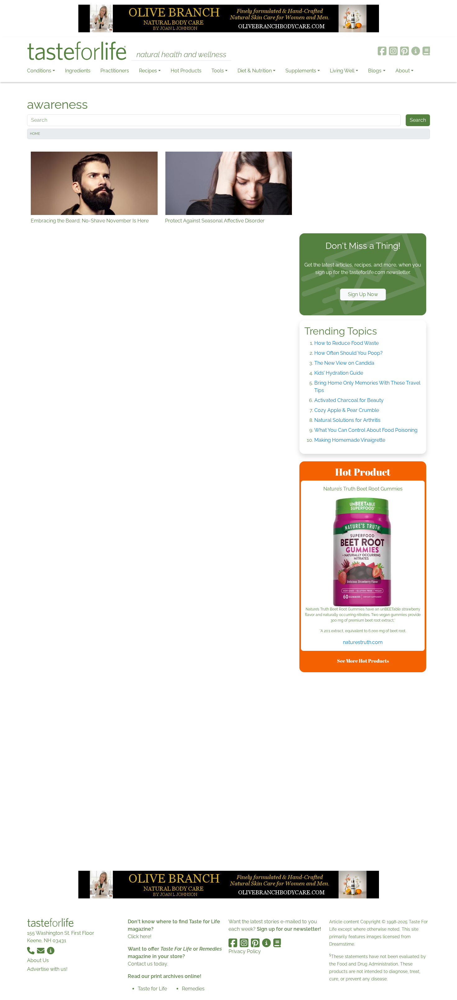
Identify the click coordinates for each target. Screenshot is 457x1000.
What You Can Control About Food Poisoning (366, 430)
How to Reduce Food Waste (346, 343)
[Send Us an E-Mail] (41, 950)
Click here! (139, 936)
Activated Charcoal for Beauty (349, 400)
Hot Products (186, 71)
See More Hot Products (363, 660)
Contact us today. (148, 964)
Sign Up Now (363, 294)
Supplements (300, 71)
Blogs (374, 71)
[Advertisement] (362, 187)
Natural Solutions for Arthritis (347, 420)
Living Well (342, 71)
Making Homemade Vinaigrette (349, 440)
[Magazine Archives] (426, 51)
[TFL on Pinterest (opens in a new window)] (404, 51)
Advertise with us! (47, 969)
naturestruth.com (363, 642)
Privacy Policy (244, 951)
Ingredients (77, 71)
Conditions (39, 71)
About (402, 71)
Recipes (148, 71)
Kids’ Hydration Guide (338, 373)
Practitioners (114, 71)
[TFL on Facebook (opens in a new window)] (382, 51)
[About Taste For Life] (415, 51)
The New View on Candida (344, 363)
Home (35, 134)
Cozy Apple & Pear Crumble (346, 410)
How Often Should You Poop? (348, 353)
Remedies (193, 989)
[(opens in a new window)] (362, 552)
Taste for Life (152, 989)
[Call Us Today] (31, 950)
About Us (38, 960)
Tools (217, 71)
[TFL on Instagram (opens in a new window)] (393, 51)
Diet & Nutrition (255, 71)
